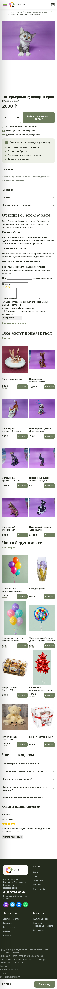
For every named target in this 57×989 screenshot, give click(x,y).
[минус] (5, 117)
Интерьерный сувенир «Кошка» (37, 380)
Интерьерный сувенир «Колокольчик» (40, 429)
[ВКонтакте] (19, 904)
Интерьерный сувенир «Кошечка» (11, 429)
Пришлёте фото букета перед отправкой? (25, 771)
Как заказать (9, 927)
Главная (11, 12)
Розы (35, 876)
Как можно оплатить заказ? (17, 779)
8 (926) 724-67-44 (9, 969)
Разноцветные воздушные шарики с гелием (12, 590)
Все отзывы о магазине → (15, 323)
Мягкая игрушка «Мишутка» (9, 738)
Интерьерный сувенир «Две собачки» (40, 528)
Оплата (6, 197)
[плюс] (18, 117)
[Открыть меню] (4, 4)
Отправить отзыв (12, 317)
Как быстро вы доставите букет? (20, 763)
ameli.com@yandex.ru (10, 977)
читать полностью (12, 837)
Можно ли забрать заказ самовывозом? (24, 797)
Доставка (7, 189)
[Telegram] (12, 904)
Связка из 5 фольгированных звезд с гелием (41, 689)
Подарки (18, 12)
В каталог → (8, 338)
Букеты (36, 872)
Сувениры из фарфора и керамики (37, 12)
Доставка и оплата (12, 919)
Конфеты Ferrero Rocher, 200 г (10, 688)
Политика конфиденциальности (43, 924)
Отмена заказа (40, 930)
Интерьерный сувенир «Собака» (11, 479)
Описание (7, 169)
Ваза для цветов (37, 588)
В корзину (22, 387)
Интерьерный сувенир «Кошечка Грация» (40, 479)
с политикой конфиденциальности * (20, 308)
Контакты (7, 935)
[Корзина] (53, 4)
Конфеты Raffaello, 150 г (41, 737)
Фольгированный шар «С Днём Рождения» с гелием (42, 639)
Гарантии (7, 923)
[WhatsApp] (25, 904)
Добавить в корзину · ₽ (39, 118)
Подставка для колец (12, 379)
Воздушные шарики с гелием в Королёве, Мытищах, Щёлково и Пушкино (12, 639)
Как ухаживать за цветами (16, 205)
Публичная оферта (42, 919)
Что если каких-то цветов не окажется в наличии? (24, 788)
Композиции (38, 880)
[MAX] (6, 904)
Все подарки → (9, 547)
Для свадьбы (39, 889)
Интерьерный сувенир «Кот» (9, 528)
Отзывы (7, 931)
